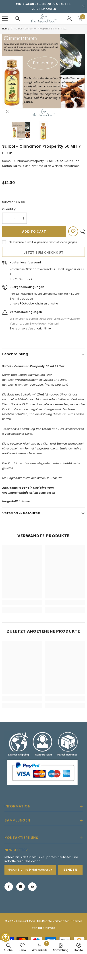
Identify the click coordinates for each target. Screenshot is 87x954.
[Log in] (69, 18)
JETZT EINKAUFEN (44, 9)
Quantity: (9, 209)
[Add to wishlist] (73, 231)
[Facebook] (8, 886)
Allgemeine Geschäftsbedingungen (55, 242)
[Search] (17, 18)
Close (83, 6)
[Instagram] (20, 886)
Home (5, 28)
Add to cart (34, 231)
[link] (22, 602)
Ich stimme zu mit (20, 242)
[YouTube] (32, 886)
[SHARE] (81, 231)
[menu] (5, 18)
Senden (70, 869)
